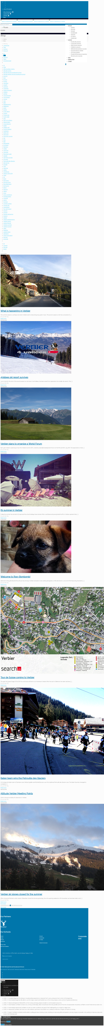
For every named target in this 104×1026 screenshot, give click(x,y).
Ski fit (4, 179)
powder (5, 164)
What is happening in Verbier (15, 310)
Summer (5, 202)
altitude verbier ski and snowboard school (14, 74)
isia (4, 138)
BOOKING (3, 30)
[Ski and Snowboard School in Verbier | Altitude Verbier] (33, 21)
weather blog (6, 232)
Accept (8, 1021)
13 (9, 905)
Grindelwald (41, 937)
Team (4, 59)
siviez (4, 175)
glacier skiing (6, 122)
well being (5, 233)
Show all (5, 51)
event (4, 108)
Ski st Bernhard (7, 184)
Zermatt (41, 936)
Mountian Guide (7, 154)
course (5, 99)
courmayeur (6, 97)
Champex (5, 88)
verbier (5, 218)
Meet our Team (11, 969)
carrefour (5, 83)
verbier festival (7, 223)
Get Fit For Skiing (7, 120)
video (4, 228)
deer (4, 102)
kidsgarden (6, 143)
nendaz (5, 156)
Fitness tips (6, 115)
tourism (5, 212)
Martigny (5, 147)
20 (16, 905)
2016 (4, 67)
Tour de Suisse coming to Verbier (17, 677)
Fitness (5, 113)
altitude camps (7, 70)
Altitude (5, 247)
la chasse (5, 145)
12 (8, 905)
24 (21, 905)
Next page (3, 907)
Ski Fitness (6, 180)
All (4, 53)
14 (10, 905)
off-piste (5, 159)
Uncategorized (7, 60)
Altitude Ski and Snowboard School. (14, 967)
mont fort (5, 150)
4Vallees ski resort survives (14, 377)
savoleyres (6, 171)
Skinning (5, 189)
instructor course (7, 136)
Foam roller (6, 117)
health (5, 125)
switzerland (6, 207)
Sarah (5, 249)
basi (4, 78)
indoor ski (5, 132)
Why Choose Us (7, 12)
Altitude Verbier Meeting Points (17, 793)
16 (12, 905)
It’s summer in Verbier (11, 510)
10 (6, 905)
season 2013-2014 (8, 173)
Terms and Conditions (19, 969)
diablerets (6, 106)
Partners (33, 969)
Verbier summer (7, 225)
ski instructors (7, 182)
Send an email (5, 959)
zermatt (5, 237)
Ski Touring (6, 186)
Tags (4, 47)
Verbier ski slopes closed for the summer (21, 894)
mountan (5, 152)
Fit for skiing (6, 111)
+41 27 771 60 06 (7, 9)
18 (14, 905)
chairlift (5, 85)
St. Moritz (41, 939)
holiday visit (6, 127)
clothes (5, 94)
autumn (5, 76)
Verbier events (7, 221)
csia (4, 101)
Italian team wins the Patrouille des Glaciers (23, 778)
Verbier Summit (7, 226)
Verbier (5, 15)
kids (4, 141)
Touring (5, 210)
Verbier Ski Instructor (43, 942)
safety (5, 170)
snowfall (5, 198)
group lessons (7, 124)
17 (13, 905)
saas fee (5, 168)
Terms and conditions (5, 946)
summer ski (6, 205)
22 (19, 905)
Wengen (2, 939)
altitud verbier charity (9, 69)
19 (15, 905)
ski (4, 177)
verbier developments (9, 219)
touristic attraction (8, 214)
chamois (5, 86)
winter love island (7, 235)
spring (5, 200)
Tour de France (7, 209)
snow (4, 193)
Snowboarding (7, 196)
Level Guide (6, 13)
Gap (4, 118)
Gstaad (2, 937)
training (5, 216)
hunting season (7, 129)
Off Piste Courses (8, 157)
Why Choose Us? (4, 969)
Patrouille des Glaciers (9, 161)
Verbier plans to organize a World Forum (21, 443)
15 (11, 905)
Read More (3, 1021)
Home (5, 39)
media (5, 148)
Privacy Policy (3, 944)
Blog (4, 17)
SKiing (5, 187)
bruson (5, 79)
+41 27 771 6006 (7, 956)
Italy (4, 140)
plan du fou (6, 163)
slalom (5, 191)
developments (7, 104)
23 (20, 905)
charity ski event (7, 90)
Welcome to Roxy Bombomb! (15, 576)
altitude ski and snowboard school (12, 72)
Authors (5, 49)
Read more (3, 318)
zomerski (5, 239)
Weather (5, 230)
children (5, 92)
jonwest (5, 245)
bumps (5, 81)
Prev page (3, 903)
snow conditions (7, 194)
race (4, 166)
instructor (5, 134)
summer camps (7, 203)
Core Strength (7, 95)
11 (7, 905)
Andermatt (3, 941)
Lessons (5, 57)
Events (5, 109)
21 (17, 905)
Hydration (6, 131)
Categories (6, 45)
